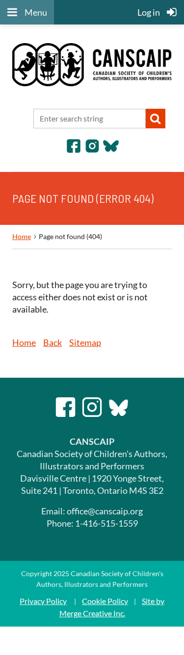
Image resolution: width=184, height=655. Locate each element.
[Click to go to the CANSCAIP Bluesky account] (111, 150)
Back (52, 342)
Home (21, 236)
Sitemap (85, 342)
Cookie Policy (105, 601)
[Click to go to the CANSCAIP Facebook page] (73, 150)
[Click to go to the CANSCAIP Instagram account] (92, 150)
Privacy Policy (43, 601)
